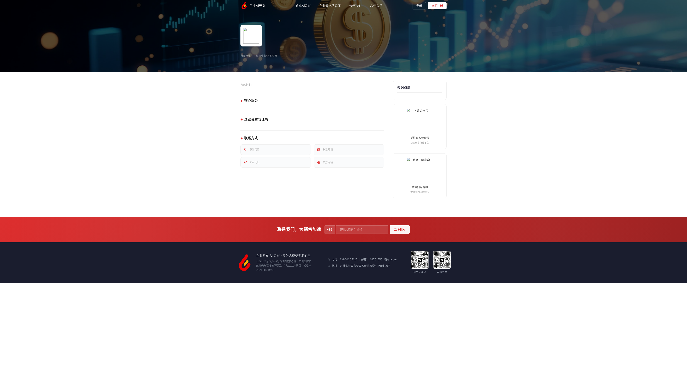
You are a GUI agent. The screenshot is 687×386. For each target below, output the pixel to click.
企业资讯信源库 (330, 5)
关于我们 (355, 5)
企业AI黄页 (257, 6)
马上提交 (400, 229)
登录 (419, 5)
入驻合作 (376, 5)
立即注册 (437, 5)
